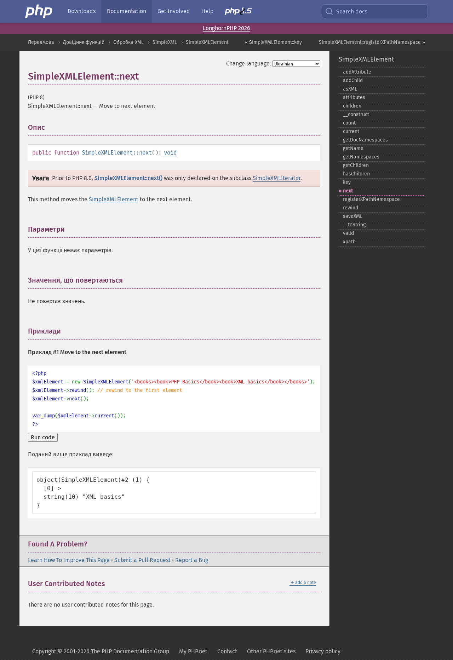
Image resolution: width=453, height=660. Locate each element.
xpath (349, 242)
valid (348, 233)
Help (207, 11)
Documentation (126, 11)
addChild (353, 80)
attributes (354, 97)
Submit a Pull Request (142, 560)
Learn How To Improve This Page (69, 560)
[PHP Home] (39, 11)
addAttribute (357, 72)
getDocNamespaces (365, 140)
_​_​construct (356, 114)
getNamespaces (361, 157)
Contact (227, 651)
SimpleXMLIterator (276, 178)
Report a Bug (191, 560)
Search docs (351, 11)
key (347, 182)
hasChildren (356, 174)
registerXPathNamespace (371, 199)
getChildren (356, 165)
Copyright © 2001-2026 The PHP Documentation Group (100, 651)
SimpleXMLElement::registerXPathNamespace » (372, 42)
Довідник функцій (83, 42)
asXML (350, 89)
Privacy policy (322, 651)
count (349, 123)
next (348, 191)
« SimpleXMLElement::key (273, 42)
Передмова (41, 42)
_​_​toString (354, 225)
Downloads (82, 11)
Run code (43, 437)
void (170, 152)
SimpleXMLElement (207, 42)
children (352, 106)
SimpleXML (165, 42)
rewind (350, 208)
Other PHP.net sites (271, 651)
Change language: (248, 63)
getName (353, 148)
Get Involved (173, 11)
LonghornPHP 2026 (226, 28)
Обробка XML (128, 42)
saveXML (352, 216)
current (351, 131)
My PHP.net (193, 651)
